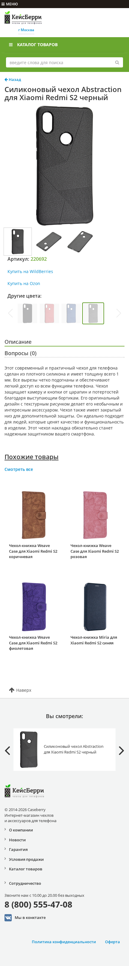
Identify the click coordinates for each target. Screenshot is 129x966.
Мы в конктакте (30, 917)
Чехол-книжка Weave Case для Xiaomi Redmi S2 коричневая (33, 551)
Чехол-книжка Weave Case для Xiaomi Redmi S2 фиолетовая (33, 643)
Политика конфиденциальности (64, 941)
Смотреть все (18, 469)
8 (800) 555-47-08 (38, 904)
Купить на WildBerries (30, 271)
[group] (27, 313)
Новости (17, 840)
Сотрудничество (25, 883)
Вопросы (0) (20, 353)
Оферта (112, 941)
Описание (18, 341)
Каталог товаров (37, 44)
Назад (14, 79)
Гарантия (18, 849)
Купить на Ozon (24, 283)
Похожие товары (31, 457)
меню (12, 4)
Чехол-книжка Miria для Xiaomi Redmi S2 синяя (93, 640)
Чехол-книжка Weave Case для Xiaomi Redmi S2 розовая (94, 551)
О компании (21, 830)
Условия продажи (26, 859)
